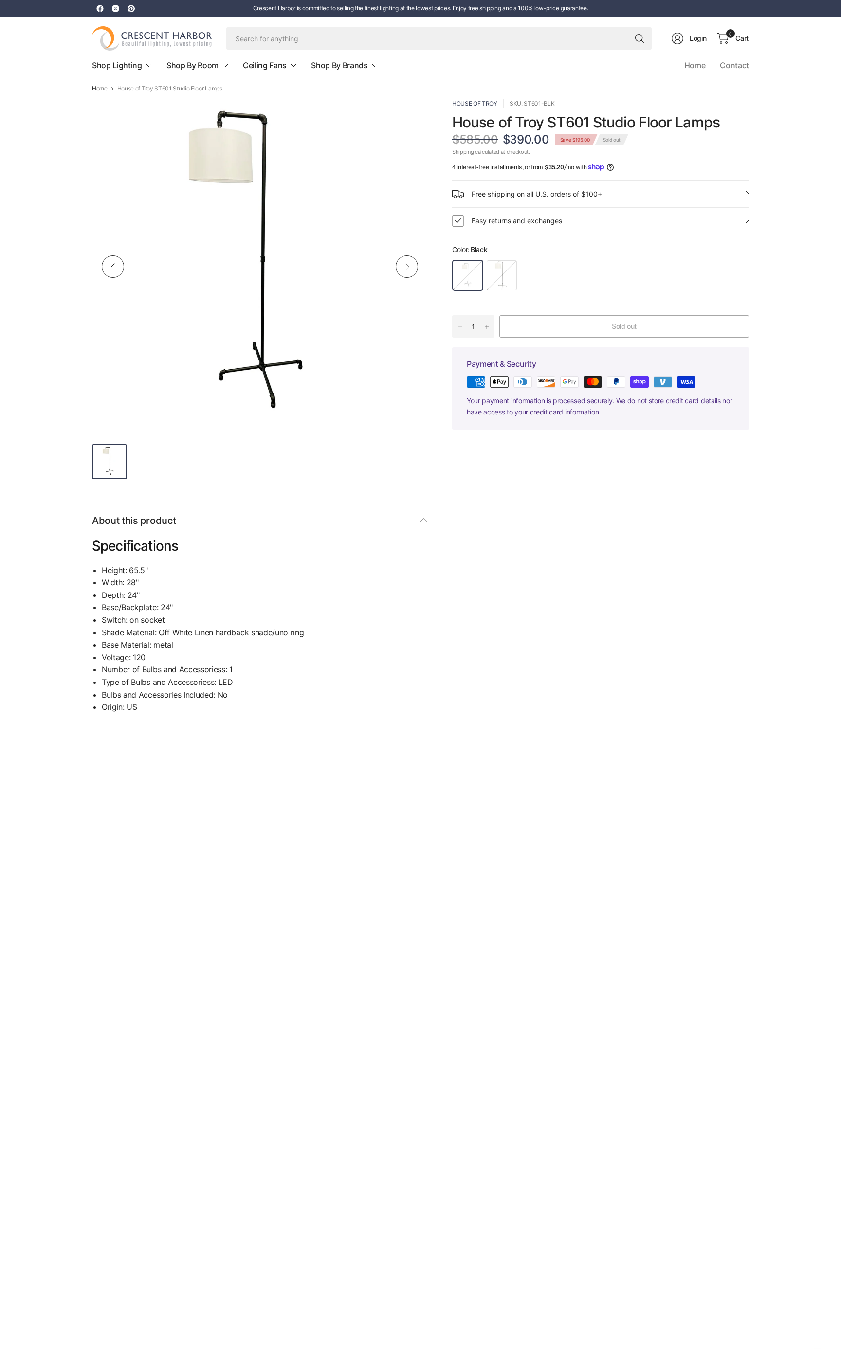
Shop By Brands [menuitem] (339, 65)
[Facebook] (100, 8)
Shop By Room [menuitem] (192, 65)
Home (695, 65)
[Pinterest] (131, 8)
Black (467, 275)
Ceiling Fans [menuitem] (265, 65)
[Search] (639, 38)
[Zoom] (409, 117)
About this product (134, 520)
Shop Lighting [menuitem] (117, 65)
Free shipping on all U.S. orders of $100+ (537, 194)
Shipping (463, 151)
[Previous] (113, 266)
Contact (734, 65)
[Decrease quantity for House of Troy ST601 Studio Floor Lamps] (460, 327)
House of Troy (474, 103)
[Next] (407, 266)
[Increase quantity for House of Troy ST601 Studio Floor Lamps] (486, 327)
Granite (501, 275)
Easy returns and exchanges (517, 220)
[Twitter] (115, 8)
